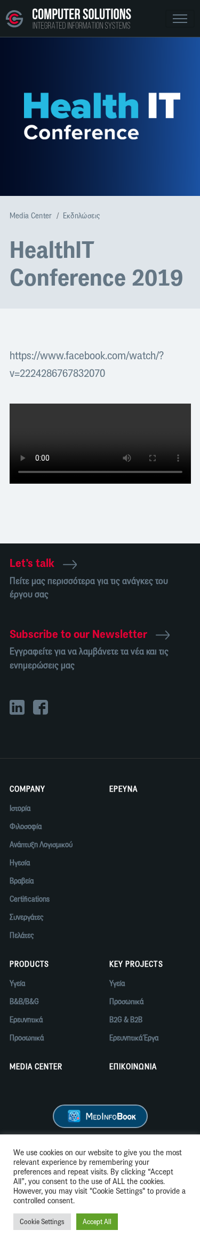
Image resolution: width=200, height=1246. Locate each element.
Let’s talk (32, 563)
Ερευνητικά (26, 1019)
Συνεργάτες (26, 917)
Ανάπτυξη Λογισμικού (41, 844)
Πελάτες (22, 935)
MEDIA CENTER (36, 1066)
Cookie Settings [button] (42, 1222)
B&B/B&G (24, 1001)
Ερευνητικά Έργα (133, 1038)
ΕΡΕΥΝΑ (123, 789)
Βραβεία (22, 881)
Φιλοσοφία (26, 826)
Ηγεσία (20, 863)
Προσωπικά (27, 1038)
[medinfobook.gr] (100, 1116)
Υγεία (17, 983)
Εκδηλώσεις (81, 215)
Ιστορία (20, 808)
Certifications (30, 899)
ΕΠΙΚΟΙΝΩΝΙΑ (133, 1066)
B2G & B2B (125, 1019)
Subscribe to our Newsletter (78, 634)
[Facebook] (45, 708)
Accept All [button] (97, 1222)
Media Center (31, 215)
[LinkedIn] (21, 708)
